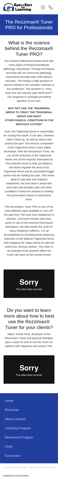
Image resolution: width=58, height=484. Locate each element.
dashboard (23, 468)
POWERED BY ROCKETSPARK (16, 476)
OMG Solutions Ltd (47, 468)
